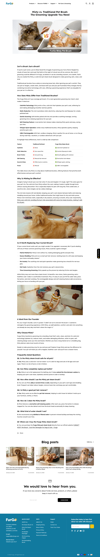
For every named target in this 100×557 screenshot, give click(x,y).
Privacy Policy (40, 530)
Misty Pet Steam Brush (26, 528)
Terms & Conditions (41, 535)
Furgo (12, 554)
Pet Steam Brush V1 (27, 524)
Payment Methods (41, 532)
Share (21, 433)
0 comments (31, 472)
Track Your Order (55, 527)
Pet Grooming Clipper (26, 537)
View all (89, 442)
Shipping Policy (40, 524)
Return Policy (40, 527)
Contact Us (53, 524)
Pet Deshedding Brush (26, 541)
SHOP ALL (25, 522)
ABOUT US (39, 522)
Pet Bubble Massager (25, 532)
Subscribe (64, 500)
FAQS (52, 522)
